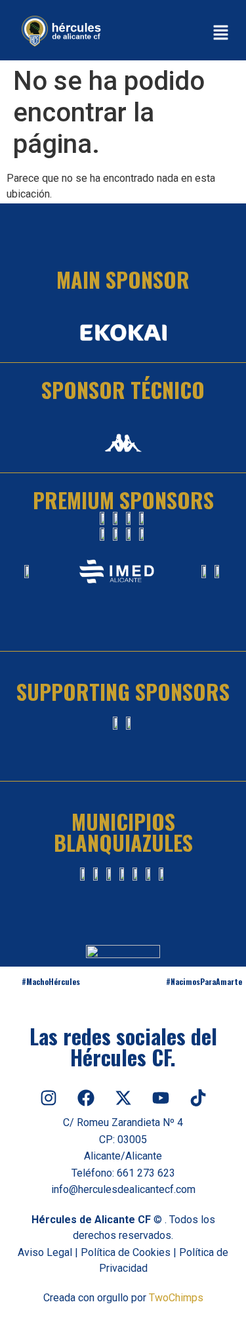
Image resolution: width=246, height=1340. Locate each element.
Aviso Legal (45, 1252)
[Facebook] (86, 1098)
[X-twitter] (123, 1098)
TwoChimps (176, 1297)
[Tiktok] (198, 1098)
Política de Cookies (126, 1252)
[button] (220, 33)
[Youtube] (161, 1098)
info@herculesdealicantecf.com (123, 1189)
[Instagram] (48, 1098)
